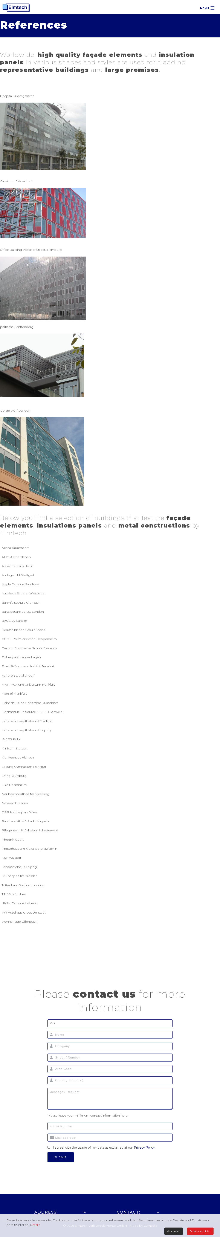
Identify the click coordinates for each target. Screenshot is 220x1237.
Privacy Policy (144, 1147)
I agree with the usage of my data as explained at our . (104, 1147)
